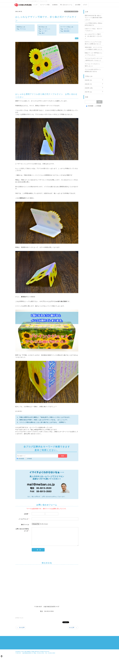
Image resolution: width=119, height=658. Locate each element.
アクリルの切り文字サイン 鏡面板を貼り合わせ (93, 70)
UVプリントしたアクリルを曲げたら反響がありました (93, 43)
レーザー (45, 31)
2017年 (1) (88, 92)
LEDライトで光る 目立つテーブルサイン (93, 29)
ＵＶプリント (46, 29)
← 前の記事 (21, 627)
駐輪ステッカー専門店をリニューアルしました (93, 54)
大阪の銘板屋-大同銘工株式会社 (31, 651)
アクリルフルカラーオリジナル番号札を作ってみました (93, 59)
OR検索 (29, 458)
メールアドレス (24, 519)
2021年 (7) (88, 84)
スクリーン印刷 (45, 4)
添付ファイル (25, 524)
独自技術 (67, 31)
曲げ (43, 33)
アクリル (23, 29)
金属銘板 (55, 4)
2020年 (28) (89, 88)
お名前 (26, 514)
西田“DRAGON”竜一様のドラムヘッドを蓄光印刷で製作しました (93, 17)
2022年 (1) (88, 80)
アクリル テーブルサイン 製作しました (93, 65)
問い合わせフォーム (66, 4)
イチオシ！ (67, 29)
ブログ (85, 4)
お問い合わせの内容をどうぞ (22, 530)
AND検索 (21, 458)
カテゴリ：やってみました (71, 11)
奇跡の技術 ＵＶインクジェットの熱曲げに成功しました (93, 48)
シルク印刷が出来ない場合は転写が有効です (93, 24)
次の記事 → (73, 627)
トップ (35, 4)
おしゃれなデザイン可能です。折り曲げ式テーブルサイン (93, 36)
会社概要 (77, 4)
